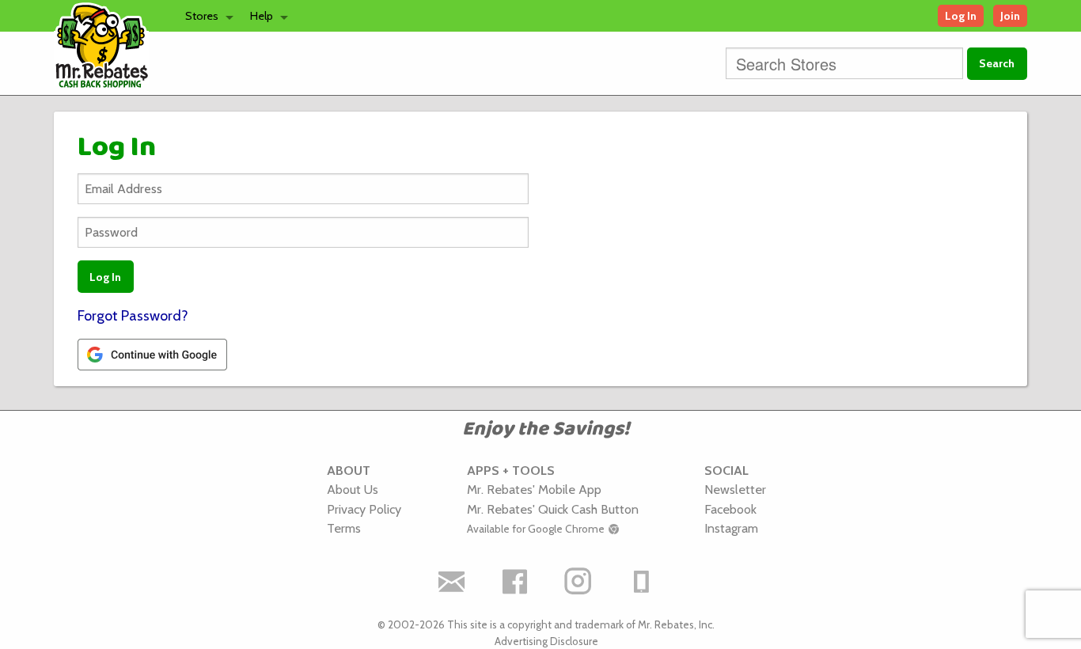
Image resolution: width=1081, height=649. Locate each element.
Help (261, 16)
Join (1010, 16)
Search (997, 63)
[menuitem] (205, 16)
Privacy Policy (364, 509)
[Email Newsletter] (451, 581)
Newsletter (735, 489)
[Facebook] (514, 581)
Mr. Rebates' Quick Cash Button (553, 509)
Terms (344, 528)
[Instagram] (577, 581)
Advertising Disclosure (546, 641)
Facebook (730, 509)
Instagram (731, 528)
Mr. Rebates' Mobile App (534, 489)
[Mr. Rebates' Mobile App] (641, 581)
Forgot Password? (133, 315)
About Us (352, 489)
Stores (201, 16)
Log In (961, 16)
